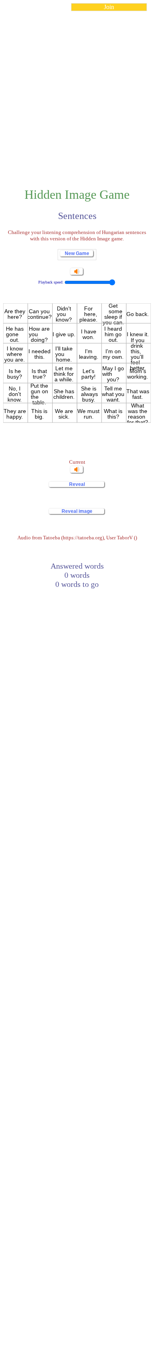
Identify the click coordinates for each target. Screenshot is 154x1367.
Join (109, 7)
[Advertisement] (77, 94)
